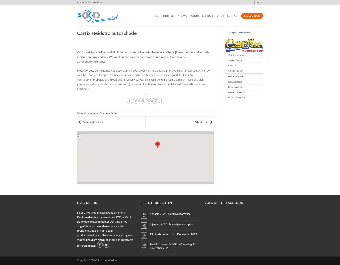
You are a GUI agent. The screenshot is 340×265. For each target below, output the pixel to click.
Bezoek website (235, 76)
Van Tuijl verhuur (93, 122)
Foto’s (220, 15)
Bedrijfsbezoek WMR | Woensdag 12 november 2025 (173, 246)
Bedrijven (168, 15)
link (115, 113)
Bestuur (207, 15)
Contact (233, 15)
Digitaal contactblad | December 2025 (173, 234)
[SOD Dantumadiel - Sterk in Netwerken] (98, 16)
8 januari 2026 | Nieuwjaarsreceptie (171, 224)
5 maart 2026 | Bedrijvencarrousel (170, 213)
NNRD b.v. (201, 122)
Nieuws (182, 15)
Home (156, 15)
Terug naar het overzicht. (240, 32)
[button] (157, 145)
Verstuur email (235, 81)
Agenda (195, 15)
